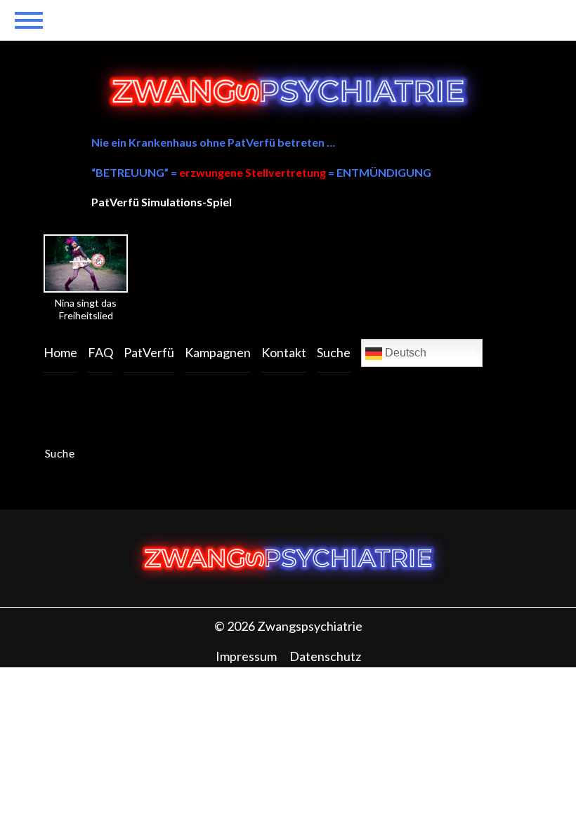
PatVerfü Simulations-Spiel (161, 201)
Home (60, 352)
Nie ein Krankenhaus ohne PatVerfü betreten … (213, 142)
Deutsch (404, 353)
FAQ (100, 352)
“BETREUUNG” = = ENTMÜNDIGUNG (261, 172)
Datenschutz (325, 656)
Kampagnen (218, 352)
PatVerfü (149, 352)
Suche (334, 352)
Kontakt (283, 352)
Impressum (246, 656)
